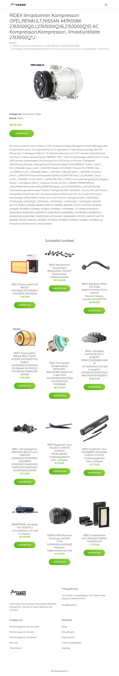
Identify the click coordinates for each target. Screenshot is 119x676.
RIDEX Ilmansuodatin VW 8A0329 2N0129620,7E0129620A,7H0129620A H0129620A (24, 289)
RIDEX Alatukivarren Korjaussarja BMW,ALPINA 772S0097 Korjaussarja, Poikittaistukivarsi (59, 270)
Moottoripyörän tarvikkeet (22, 637)
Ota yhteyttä (68, 632)
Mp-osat (13, 642)
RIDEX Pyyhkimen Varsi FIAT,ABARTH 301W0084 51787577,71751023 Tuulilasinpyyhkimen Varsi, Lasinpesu (94, 455)
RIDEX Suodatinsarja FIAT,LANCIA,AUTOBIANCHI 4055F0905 (94, 538)
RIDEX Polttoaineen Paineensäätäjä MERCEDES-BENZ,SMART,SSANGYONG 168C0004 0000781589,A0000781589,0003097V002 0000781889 (59, 374)
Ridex (38, 114)
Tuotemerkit (28, 114)
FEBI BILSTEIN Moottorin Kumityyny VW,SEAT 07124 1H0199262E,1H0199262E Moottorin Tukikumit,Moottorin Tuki (59, 543)
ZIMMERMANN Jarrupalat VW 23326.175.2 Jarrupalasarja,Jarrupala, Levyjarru (24, 529)
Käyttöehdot (68, 637)
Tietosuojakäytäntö (72, 642)
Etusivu (12, 42)
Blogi (64, 626)
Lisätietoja (21, 133)
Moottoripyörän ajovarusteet (24, 626)
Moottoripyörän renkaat (21, 632)
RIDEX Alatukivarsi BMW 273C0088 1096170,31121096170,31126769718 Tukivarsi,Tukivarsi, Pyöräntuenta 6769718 (94, 291)
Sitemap (66, 648)
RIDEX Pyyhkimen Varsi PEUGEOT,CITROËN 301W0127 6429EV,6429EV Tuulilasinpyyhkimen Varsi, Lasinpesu (59, 452)
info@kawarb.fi (69, 605)
